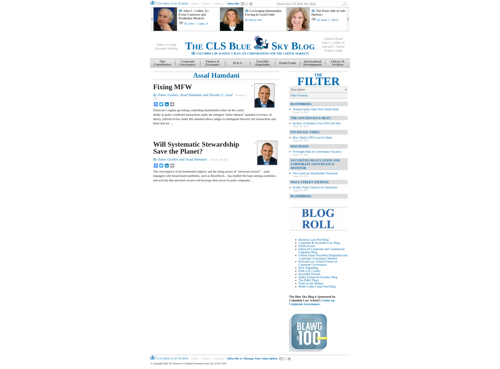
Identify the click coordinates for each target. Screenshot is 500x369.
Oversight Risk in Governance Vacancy (317, 151)
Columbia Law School (172, 3)
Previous (152, 19)
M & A (237, 63)
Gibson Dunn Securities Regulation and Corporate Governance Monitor (322, 257)
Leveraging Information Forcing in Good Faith (263, 12)
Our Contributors (162, 63)
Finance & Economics (212, 63)
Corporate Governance (187, 63)
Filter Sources (299, 95)
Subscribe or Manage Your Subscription (252, 358)
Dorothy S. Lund (220, 95)
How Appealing (308, 267)
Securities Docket (309, 274)
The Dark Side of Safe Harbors (328, 12)
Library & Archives (338, 63)
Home (195, 3)
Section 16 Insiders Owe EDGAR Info (317, 123)
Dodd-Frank (287, 63)
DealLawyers (306, 246)
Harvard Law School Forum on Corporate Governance (317, 263)
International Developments (312, 63)
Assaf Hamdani (216, 75)
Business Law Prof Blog (313, 239)
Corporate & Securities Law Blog (319, 242)
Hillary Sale (255, 20)
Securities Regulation (262, 63)
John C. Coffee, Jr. (198, 23)
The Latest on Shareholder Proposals (315, 173)
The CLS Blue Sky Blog (250, 46)
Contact (218, 3)
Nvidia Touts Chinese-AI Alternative (315, 187)
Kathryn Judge (333, 50)
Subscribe (233, 3)
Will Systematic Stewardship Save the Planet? (196, 147)
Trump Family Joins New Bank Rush (316, 109)
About (206, 3)
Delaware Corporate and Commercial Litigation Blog (321, 250)
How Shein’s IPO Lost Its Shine (312, 137)
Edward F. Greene (333, 46)
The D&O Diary (308, 280)
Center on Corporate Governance (312, 302)
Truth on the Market (310, 283)
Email (246, 3)
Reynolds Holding (166, 48)
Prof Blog (329, 286)
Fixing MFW (172, 87)
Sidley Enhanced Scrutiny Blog (317, 277)
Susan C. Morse (329, 20)
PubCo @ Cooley (309, 271)
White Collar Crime (310, 286)
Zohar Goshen (168, 95)
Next (348, 19)
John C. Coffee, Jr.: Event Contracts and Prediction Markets (194, 14)
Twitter (251, 4)
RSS (242, 3)
